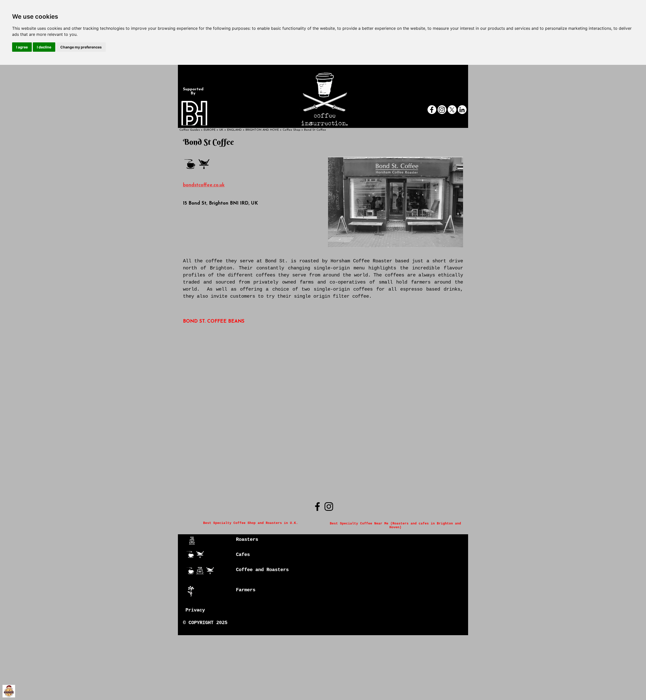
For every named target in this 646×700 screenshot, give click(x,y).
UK (221, 129)
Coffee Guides (189, 129)
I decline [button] (44, 47)
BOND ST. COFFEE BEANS (214, 321)
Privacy (195, 610)
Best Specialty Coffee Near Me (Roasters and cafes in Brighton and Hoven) (396, 525)
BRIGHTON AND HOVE (262, 129)
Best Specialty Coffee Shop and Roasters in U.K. (250, 523)
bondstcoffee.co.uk (204, 185)
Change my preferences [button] (81, 47)
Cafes (243, 554)
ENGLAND (234, 129)
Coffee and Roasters (262, 570)
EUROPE (210, 129)
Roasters (247, 539)
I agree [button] (22, 47)
